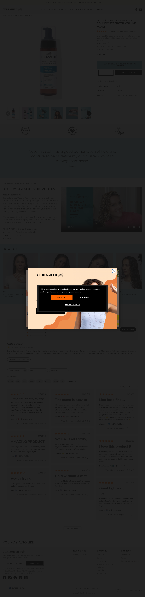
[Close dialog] (114, 271)
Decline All (85, 297)
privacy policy (79, 289)
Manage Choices (72, 305)
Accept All (61, 297)
